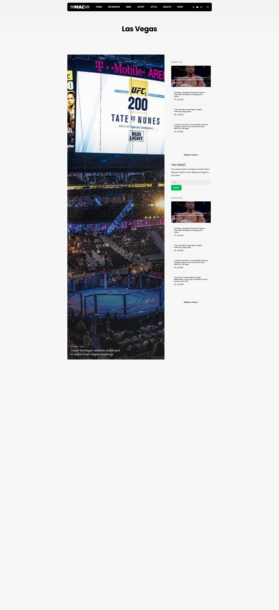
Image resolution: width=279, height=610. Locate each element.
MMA (81, 346)
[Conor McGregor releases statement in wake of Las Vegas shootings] (116, 207)
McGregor (75, 346)
